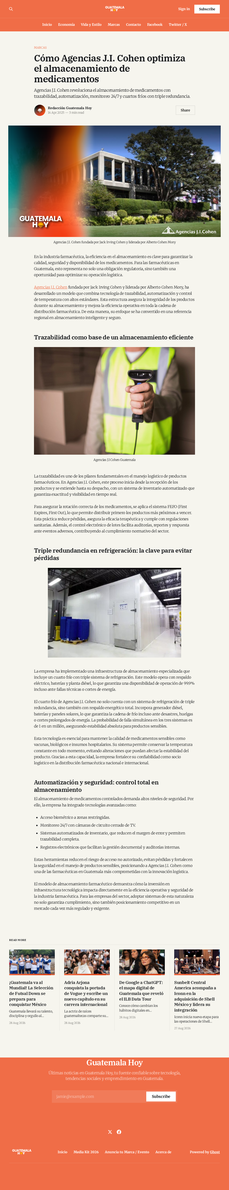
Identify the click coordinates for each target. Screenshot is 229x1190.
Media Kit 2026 (86, 1152)
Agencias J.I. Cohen (50, 287)
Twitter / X (178, 24)
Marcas (114, 24)
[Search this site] (11, 9)
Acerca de (163, 1152)
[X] (110, 1132)
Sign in (184, 9)
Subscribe (207, 9)
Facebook (155, 24)
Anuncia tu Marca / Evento (127, 1152)
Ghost (215, 1152)
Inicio (47, 24)
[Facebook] (119, 1132)
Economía (66, 24)
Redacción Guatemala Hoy (70, 108)
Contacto (133, 24)
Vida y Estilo (91, 24)
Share (185, 110)
